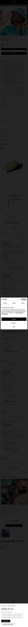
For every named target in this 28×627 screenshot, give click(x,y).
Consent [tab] (5, 303)
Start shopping (6, 621)
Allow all (14, 319)
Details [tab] (14, 303)
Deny (14, 326)
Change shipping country (8, 624)
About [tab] (23, 303)
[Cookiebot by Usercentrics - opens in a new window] (21, 299)
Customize (13, 323)
